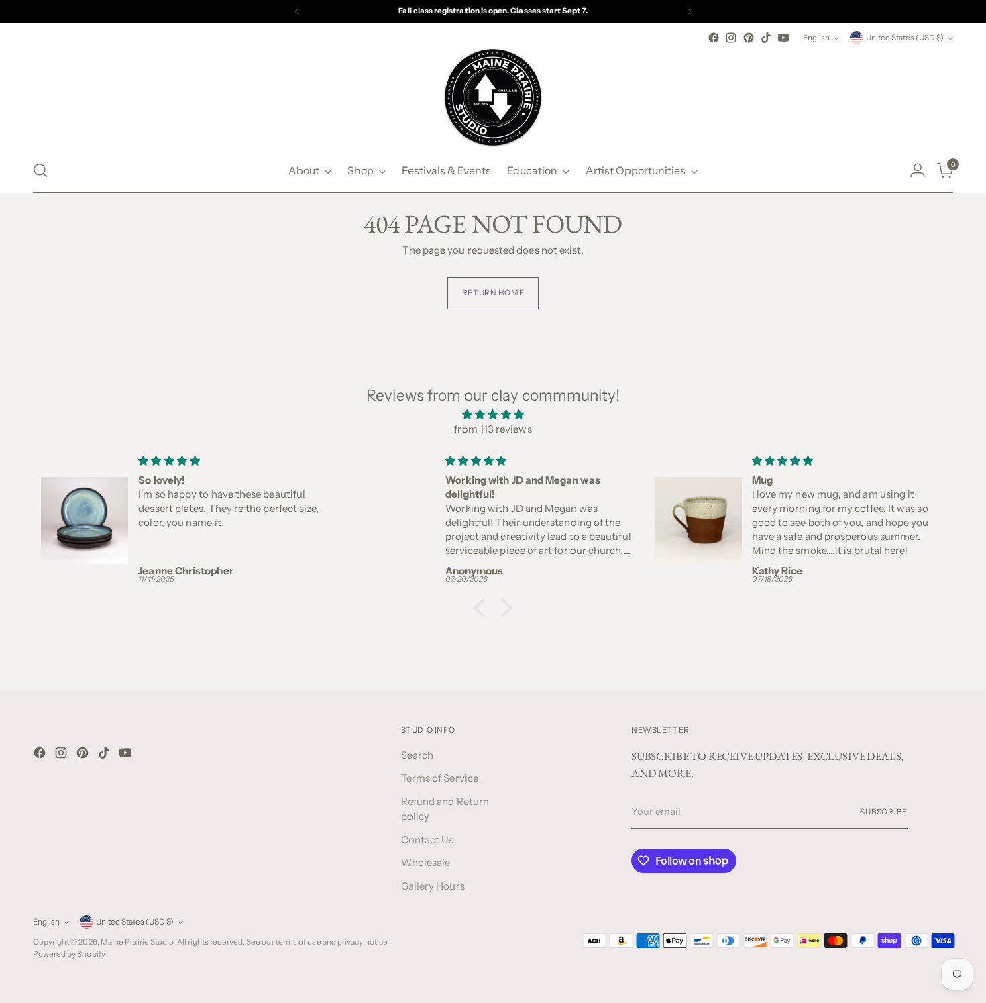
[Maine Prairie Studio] (493, 97)
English (816, 37)
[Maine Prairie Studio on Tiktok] (766, 38)
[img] (493, 415)
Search (417, 755)
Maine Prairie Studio (137, 942)
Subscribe (884, 811)
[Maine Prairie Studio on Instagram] (731, 38)
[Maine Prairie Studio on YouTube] (783, 38)
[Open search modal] (40, 170)
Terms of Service (439, 778)
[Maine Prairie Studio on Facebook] (714, 38)
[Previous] (297, 11)
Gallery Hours (433, 886)
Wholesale (426, 862)
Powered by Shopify (69, 954)
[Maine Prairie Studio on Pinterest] (749, 38)
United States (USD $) (905, 37)
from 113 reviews (492, 429)
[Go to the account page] (917, 170)
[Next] (689, 11)
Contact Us (427, 839)
